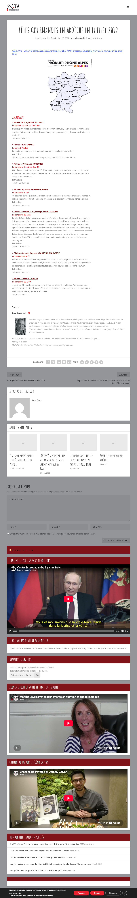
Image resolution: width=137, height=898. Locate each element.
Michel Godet (50, 38)
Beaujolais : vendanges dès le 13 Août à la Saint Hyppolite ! (37, 870)
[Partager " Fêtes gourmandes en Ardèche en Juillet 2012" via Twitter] (53, 362)
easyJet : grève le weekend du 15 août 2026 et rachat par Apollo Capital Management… (50, 864)
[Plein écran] (126, 631)
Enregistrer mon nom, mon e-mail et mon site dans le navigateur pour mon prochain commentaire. (53, 534)
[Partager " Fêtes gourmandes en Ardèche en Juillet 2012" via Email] (64, 362)
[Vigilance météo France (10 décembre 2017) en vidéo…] (23, 442)
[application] (68, 599)
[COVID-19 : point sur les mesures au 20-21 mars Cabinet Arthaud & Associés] (53, 442)
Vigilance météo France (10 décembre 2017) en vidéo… (21, 459)
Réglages (113, 893)
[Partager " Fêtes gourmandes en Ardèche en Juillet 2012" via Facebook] (48, 362)
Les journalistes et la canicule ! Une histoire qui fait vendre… (37, 857)
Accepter (81, 893)
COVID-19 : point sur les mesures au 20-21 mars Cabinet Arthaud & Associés (52, 462)
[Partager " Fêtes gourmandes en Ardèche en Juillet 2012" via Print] (69, 362)
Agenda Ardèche (78, 38)
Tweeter (15, 307)
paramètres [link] (48, 895)
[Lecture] (10, 631)
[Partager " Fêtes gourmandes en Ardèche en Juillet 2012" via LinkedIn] (58, 362)
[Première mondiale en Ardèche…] (113, 442)
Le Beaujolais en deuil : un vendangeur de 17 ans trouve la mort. (39, 850)
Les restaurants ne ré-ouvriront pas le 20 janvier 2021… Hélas (81, 459)
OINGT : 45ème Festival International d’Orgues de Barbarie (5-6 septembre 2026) (47, 844)
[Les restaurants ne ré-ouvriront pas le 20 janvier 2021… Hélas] (83, 442)
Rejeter (97, 893)
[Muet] (122, 631)
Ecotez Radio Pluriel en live (22, 550)
